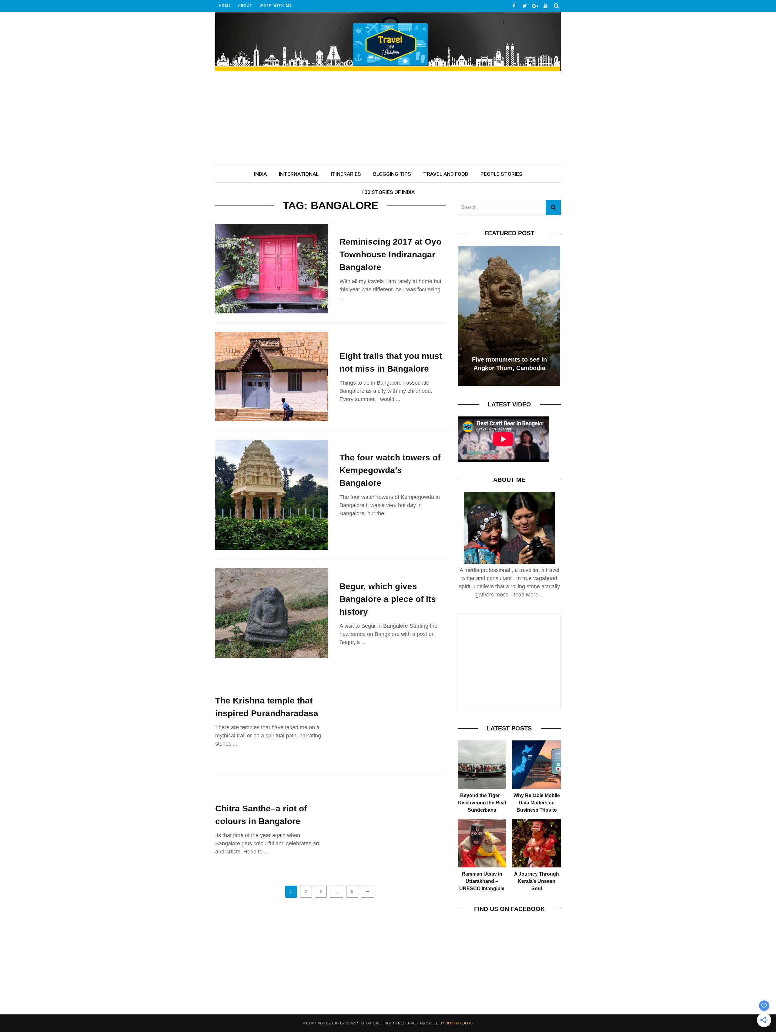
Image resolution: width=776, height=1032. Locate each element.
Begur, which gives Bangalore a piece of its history (388, 599)
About (245, 6)
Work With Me (276, 6)
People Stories (501, 174)
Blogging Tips (392, 174)
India (260, 174)
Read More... (527, 595)
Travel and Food (445, 174)
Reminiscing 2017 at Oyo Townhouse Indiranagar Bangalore (390, 254)
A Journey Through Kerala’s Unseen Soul (536, 881)
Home (225, 6)
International (299, 174)
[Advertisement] (388, 119)
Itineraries (346, 174)
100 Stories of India (388, 192)
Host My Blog (459, 1023)
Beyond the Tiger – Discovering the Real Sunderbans (482, 803)
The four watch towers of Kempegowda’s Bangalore (390, 470)
